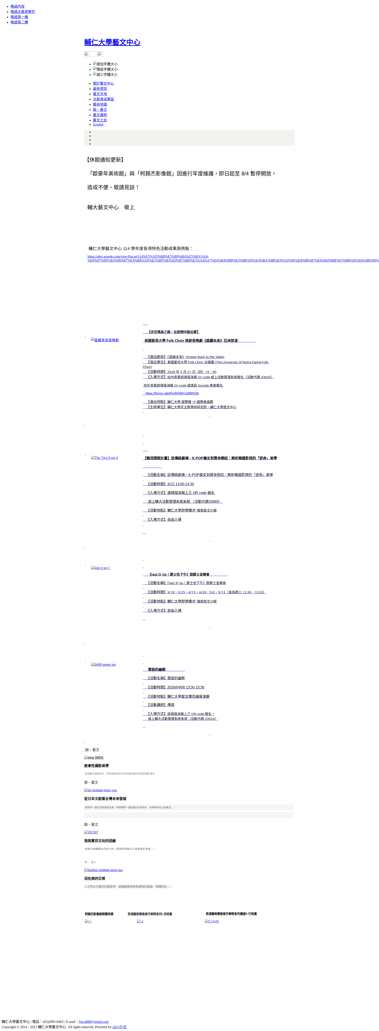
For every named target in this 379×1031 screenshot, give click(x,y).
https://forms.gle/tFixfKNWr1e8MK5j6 (172, 393)
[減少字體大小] (105, 74)
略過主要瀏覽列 (23, 12)
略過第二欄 (19, 22)
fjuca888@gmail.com (94, 1022)
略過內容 (18, 6)
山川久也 (120, 1027)
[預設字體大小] (105, 69)
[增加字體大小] (105, 63)
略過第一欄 (19, 17)
